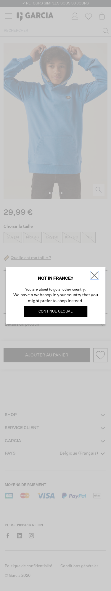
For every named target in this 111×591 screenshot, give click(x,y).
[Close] (94, 275)
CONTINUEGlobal (55, 311)
